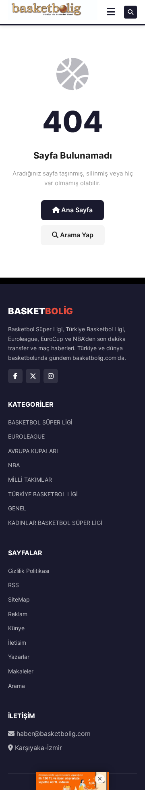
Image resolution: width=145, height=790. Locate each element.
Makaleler (20, 671)
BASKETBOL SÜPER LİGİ (40, 422)
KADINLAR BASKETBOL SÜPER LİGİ (55, 522)
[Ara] (130, 12)
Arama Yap (75, 235)
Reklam (17, 613)
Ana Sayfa (76, 210)
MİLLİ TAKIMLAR (30, 479)
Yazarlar (18, 656)
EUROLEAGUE (26, 436)
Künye (16, 628)
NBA (14, 465)
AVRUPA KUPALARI (33, 450)
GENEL (17, 508)
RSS (13, 584)
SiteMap (19, 599)
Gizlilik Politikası (28, 570)
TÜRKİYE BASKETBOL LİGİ (43, 494)
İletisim (17, 642)
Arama (16, 685)
